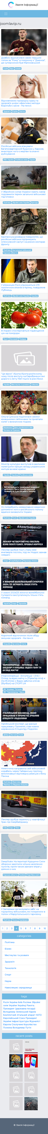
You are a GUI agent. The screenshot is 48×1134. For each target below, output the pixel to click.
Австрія (14, 735)
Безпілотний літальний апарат (19, 1015)
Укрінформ (23, 920)
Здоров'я (7, 111)
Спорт (6, 561)
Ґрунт (5, 339)
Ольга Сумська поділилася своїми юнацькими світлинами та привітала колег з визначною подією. (22, 419)
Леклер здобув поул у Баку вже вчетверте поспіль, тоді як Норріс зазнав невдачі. (23, 552)
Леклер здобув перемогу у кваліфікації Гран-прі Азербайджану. (23, 820)
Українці (34, 296)
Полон (14, 920)
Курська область (10, 253)
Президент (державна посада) (19, 1008)
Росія (14, 518)
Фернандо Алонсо (30, 561)
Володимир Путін (22, 1027)
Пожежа (7, 1027)
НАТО (39, 1015)
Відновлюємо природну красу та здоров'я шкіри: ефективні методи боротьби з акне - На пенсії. (20, 103)
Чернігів (6, 603)
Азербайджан (15, 561)
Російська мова (21, 160)
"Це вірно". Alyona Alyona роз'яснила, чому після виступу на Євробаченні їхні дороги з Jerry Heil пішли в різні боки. (23, 376)
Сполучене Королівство (24, 1024)
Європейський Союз (14, 1018)
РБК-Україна (8, 160)
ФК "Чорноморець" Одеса (13, 692)
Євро (12, 68)
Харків (32, 160)
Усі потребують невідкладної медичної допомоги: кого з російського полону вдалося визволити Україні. (23, 509)
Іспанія (18, 68)
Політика (7, 203)
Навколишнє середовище (18, 987)
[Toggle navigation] (6, 13)
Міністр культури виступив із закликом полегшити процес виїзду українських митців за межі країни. (23, 466)
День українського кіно (23, 428)
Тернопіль (23, 603)
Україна (6, 384)
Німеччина (16, 782)
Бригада (34, 203)
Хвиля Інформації (26, 4)
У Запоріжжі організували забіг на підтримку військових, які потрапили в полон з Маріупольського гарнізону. (23, 911)
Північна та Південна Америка (15, 785)
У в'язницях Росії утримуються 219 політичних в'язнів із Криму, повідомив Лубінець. (23, 287)
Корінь (15, 111)
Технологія (10, 968)
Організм (15, 644)
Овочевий (13, 339)
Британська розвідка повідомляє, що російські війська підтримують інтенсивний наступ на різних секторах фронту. (23, 241)
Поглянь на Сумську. (11, 430)
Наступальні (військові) (21, 250)
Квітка (22, 111)
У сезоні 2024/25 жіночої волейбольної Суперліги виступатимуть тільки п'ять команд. (22, 595)
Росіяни (22, 875)
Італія (5, 68)
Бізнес (8, 948)
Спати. (24, 644)
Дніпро (6, 735)
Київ (5, 828)
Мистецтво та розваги (20, 384)
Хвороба (6, 644)
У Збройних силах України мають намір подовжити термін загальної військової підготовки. (23, 194)
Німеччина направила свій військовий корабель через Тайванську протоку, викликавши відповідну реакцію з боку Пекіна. (23, 772)
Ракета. (31, 1005)
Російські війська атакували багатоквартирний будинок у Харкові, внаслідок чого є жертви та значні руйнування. (22, 150)
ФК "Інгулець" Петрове (12, 689)
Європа (7, 1024)
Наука (8, 981)
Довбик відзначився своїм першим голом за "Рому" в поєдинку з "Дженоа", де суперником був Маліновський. (23, 60)
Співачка (34, 384)
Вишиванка (7, 428)
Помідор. (23, 339)
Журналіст (34, 1021)
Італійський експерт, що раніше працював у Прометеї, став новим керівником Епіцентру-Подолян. (20, 726)
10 (45, 928)
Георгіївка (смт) (33, 875)
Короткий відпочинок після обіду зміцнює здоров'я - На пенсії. (20, 636)
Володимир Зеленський (15, 1011)
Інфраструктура (20, 1021)
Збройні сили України (20, 203)
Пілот (17, 828)
